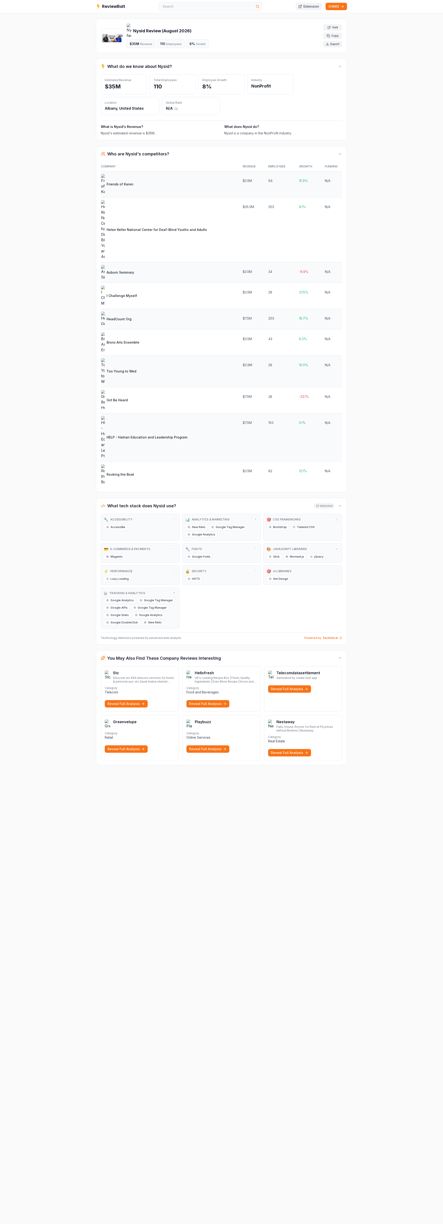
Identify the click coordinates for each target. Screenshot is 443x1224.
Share (333, 6)
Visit (335, 27)
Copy (335, 35)
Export (334, 44)
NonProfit (261, 86)
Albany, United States (124, 108)
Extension (311, 6)
